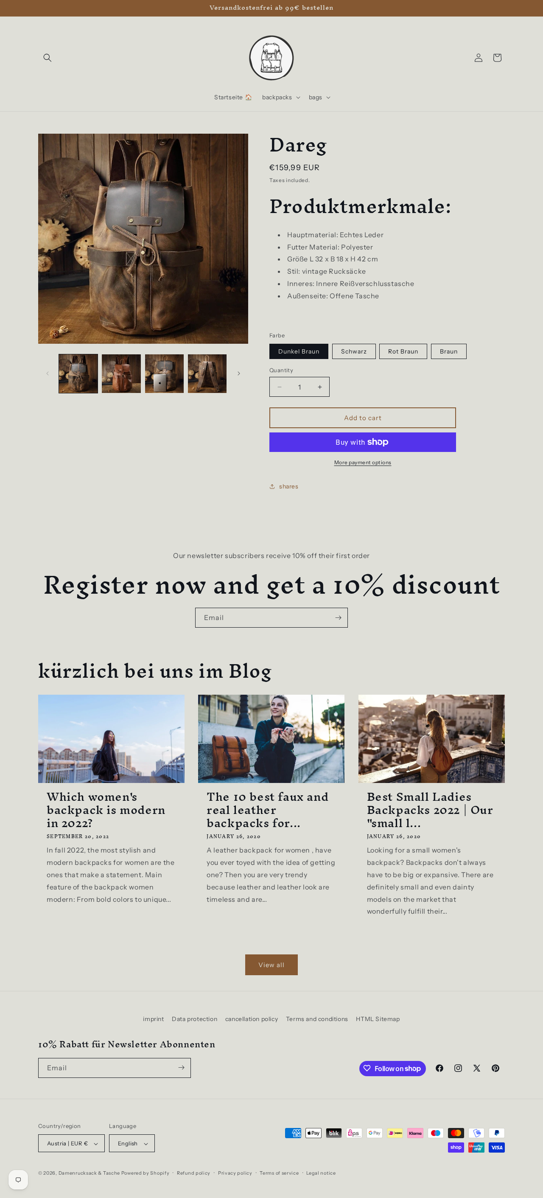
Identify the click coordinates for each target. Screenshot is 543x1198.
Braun (449, 351)
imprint (153, 1019)
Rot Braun (403, 351)
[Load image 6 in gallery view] (164, 373)
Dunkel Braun (298, 351)
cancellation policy (251, 1019)
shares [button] (289, 486)
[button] (47, 57)
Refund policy (193, 1173)
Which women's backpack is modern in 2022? (106, 810)
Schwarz (354, 351)
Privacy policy (235, 1173)
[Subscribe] (338, 618)
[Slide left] (47, 373)
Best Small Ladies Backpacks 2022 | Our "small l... (430, 810)
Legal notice (321, 1173)
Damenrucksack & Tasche (89, 1173)
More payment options (363, 462)
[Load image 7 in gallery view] (207, 373)
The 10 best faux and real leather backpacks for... (267, 810)
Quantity (281, 370)
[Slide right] (239, 373)
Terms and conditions (317, 1019)
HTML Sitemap (378, 1019)
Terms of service (279, 1173)
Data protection (194, 1019)
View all (271, 965)
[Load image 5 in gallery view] (121, 373)
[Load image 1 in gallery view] (78, 373)
